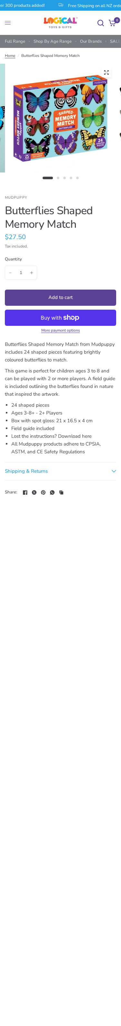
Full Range (15, 41)
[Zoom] (106, 72)
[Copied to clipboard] (61, 492)
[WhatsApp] (52, 492)
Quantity (13, 259)
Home (10, 55)
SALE (115, 41)
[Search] (100, 23)
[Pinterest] (43, 492)
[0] (111, 23)
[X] (34, 492)
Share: (11, 492)
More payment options (60, 330)
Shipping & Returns (26, 471)
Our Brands (91, 41)
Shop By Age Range (53, 41)
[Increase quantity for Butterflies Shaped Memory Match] (31, 273)
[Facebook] (25, 492)
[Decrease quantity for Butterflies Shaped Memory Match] (10, 273)
